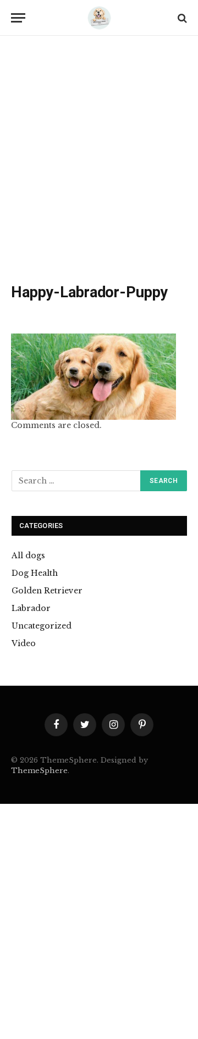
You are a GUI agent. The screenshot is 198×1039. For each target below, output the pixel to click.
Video (24, 643)
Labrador (31, 608)
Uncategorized (42, 626)
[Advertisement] (99, 162)
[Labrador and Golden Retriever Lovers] (99, 18)
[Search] (181, 17)
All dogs (28, 555)
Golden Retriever (47, 591)
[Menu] (18, 17)
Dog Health (35, 573)
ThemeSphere (39, 770)
